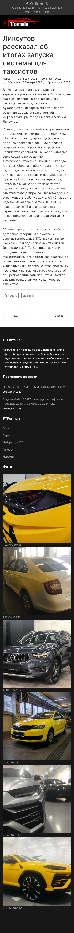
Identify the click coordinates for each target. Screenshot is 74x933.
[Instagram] (31, 3)
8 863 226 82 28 (25, 7)
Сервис (8, 435)
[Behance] (36, 3)
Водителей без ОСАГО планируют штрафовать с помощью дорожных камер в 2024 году (34, 404)
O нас (6, 428)
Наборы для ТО (13, 442)
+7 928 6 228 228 (51, 7)
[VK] (41, 3)
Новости (8, 78)
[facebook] (27, 3)
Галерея (8, 449)
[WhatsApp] (47, 3)
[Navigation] (69, 22)
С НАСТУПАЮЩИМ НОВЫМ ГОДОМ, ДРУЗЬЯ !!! (34, 389)
